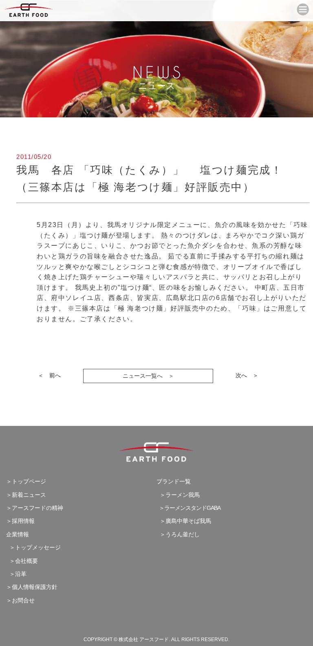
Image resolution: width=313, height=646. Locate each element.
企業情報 (17, 534)
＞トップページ (26, 481)
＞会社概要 (22, 561)
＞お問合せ (20, 600)
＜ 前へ (49, 375)
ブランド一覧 (173, 481)
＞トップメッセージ (33, 547)
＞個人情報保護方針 (31, 587)
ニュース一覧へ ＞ (148, 376)
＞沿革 (16, 574)
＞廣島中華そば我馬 (183, 521)
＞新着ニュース (26, 495)
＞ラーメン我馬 (178, 495)
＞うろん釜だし (178, 534)
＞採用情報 (20, 521)
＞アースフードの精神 (34, 508)
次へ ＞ (247, 375)
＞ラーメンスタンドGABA (188, 508)
